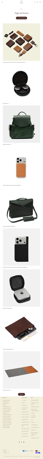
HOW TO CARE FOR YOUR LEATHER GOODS (34, 434)
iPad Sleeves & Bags (25, 428)
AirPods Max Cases (25, 411)
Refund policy (21, 456)
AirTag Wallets (24, 405)
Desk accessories (6, 390)
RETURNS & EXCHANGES (33, 416)
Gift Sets (23, 402)
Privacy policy (26, 456)
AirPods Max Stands (25, 414)
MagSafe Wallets (25, 419)
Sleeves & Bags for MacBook (9, 226)
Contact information (37, 457)
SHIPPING (33, 413)
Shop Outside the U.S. (35, 437)
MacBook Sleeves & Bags (25, 425)
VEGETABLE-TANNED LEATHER (34, 403)
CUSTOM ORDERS (34, 424)
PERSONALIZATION (34, 400)
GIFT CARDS (24, 400)
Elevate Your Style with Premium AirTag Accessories (14, 62)
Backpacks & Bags (25, 431)
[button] (2, 2)
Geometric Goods (8, 456)
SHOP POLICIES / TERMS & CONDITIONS (35, 410)
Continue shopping (21, 18)
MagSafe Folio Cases (25, 422)
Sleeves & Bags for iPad (8, 349)
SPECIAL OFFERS (25, 436)
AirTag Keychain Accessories (25, 408)
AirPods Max (5, 103)
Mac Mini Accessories (7, 308)
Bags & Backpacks (6, 144)
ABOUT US (33, 422)
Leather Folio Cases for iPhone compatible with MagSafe (15, 267)
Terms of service (31, 456)
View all (21, 394)
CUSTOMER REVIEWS (35, 427)
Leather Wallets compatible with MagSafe (11, 185)
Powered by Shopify (15, 456)
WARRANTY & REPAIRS (35, 406)
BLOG (32, 419)
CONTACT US (33, 430)
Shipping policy (37, 456)
